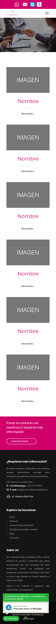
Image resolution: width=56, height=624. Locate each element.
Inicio (12, 516)
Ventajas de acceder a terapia (23, 529)
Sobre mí (13, 521)
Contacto (14, 537)
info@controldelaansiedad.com (32, 489)
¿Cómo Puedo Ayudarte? (21, 525)
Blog (11, 533)
